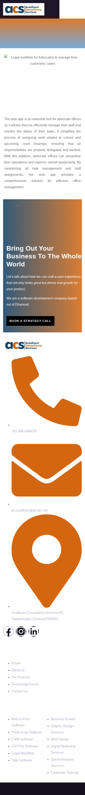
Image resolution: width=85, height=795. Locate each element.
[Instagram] (21, 631)
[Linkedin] (33, 631)
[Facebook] (8, 631)
